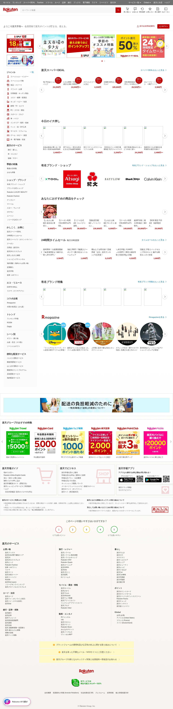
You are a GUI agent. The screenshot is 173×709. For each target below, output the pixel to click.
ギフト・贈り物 (12, 338)
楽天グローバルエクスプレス (15, 587)
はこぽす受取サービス (15, 366)
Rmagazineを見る (156, 317)
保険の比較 (9, 633)
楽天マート (9, 572)
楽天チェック (121, 601)
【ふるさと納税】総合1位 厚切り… (49, 223)
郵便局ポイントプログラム (16, 370)
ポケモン (10, 212)
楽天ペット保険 (10, 635)
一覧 (32, 72)
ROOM (9, 323)
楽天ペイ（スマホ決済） (14, 601)
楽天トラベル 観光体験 (69, 555)
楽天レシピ (121, 567)
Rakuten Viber (66, 608)
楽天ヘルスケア (122, 560)
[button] (135, 10)
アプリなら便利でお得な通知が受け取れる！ (135, 472)
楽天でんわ (65, 593)
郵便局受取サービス (14, 362)
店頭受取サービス (13, 374)
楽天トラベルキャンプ (69, 557)
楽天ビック (9, 562)
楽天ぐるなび (121, 570)
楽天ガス (120, 555)
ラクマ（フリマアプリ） (16, 291)
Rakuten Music (66, 627)
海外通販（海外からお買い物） (18, 263)
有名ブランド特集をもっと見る (151, 282)
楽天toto (64, 570)
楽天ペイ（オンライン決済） (15, 599)
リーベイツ (103, 2)
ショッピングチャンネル (16, 259)
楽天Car (120, 572)
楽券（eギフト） (13, 275)
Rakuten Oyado (66, 562)
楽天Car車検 (121, 575)
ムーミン (10, 216)
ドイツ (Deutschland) (124, 623)
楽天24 (113, 2)
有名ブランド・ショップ (16, 184)
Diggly (9, 326)
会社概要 (47, 693)
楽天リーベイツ (10, 577)
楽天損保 (8, 623)
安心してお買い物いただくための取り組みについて (105, 507)
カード (57, 2)
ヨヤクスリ (121, 557)
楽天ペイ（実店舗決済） (70, 492)
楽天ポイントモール (124, 594)
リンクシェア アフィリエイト (71, 603)
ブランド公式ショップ (15, 188)
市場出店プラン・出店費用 (71, 478)
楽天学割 (10, 271)
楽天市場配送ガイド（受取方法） (16, 483)
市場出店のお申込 (67, 475)
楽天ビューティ (122, 565)
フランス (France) (123, 620)
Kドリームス (65, 577)
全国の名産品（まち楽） (16, 307)
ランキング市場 (12, 319)
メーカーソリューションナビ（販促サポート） (78, 486)
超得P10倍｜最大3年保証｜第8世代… (140, 223)
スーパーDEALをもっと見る (152, 70)
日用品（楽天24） (13, 247)
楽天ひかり (65, 591)
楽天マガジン (66, 622)
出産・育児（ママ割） (15, 342)
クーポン (10, 243)
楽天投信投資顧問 (11, 620)
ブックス (77, 2)
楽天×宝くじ (65, 572)
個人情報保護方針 (122, 693)
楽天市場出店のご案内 (69, 472)
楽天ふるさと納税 (13, 255)
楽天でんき (121, 553)
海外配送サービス (13, 378)
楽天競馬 (64, 575)
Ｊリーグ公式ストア (14, 220)
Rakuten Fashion (13, 196)
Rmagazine (11, 303)
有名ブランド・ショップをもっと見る (148, 165)
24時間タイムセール (14, 236)
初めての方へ (8, 472)
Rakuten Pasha (122, 599)
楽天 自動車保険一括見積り (15, 628)
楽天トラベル (66, 553)
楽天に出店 (158, 2)
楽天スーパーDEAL (14, 232)
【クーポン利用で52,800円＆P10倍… (64, 223)
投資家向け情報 (58, 693)
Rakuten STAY (66, 560)
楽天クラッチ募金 (125, 487)
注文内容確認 (10, 492)
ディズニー (11, 200)
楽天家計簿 (121, 582)
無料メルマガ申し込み (12, 481)
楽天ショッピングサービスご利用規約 (17, 486)
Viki (62, 620)
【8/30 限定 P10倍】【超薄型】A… (155, 223)
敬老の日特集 (12, 168)
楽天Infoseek (65, 596)
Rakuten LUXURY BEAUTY (17, 192)
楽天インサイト (122, 604)
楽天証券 (8, 615)
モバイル (6, 2)
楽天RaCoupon (10, 582)
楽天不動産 (121, 580)
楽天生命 (8, 625)
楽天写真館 (121, 577)
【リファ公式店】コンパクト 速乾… (79, 223)
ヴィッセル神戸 (66, 634)
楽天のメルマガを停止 (24, 492)
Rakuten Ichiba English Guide (15, 475)
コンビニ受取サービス (15, 358)
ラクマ (94, 2)
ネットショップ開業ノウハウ (72, 483)
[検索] (118, 10)
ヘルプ (167, 2)
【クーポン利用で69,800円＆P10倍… (125, 223)
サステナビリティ (125, 490)
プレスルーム (100, 693)
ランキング (16, 2)
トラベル (49, 2)
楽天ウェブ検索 (66, 598)
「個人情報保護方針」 (37, 510)
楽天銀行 (8, 613)
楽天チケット (66, 625)
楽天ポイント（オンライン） (72, 489)
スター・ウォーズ (13, 208)
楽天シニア (121, 562)
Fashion (40, 2)
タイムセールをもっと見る (153, 240)
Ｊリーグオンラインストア (15, 584)
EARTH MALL (12, 287)
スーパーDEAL (29, 2)
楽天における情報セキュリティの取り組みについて (105, 500)
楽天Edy (8, 604)
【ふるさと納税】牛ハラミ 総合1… (110, 223)
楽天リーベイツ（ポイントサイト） (20, 239)
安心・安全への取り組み (12, 478)
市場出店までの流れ (68, 481)
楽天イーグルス (66, 632)
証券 (64, 2)
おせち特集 (11, 172)
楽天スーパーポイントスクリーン (129, 596)
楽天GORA (65, 567)
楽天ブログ (65, 605)
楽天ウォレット (10, 618)
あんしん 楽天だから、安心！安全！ (160, 510)
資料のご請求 (80, 475)
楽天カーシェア (66, 565)
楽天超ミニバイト (123, 606)
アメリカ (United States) (125, 618)
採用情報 (110, 693)
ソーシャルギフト (13, 346)
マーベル (10, 204)
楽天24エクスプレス (14, 251)
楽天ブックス (10, 553)
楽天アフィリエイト (68, 600)
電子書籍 (86, 2)
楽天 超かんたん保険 (12, 630)
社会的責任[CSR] (87, 693)
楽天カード (9, 596)
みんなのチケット (67, 629)
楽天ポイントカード (124, 591)
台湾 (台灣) (121, 615)
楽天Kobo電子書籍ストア (14, 555)
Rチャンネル (65, 617)
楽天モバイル (66, 588)
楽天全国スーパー (11, 575)
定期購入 (10, 267)
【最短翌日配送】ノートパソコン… (95, 223)
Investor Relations (71, 693)
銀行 (69, 2)
